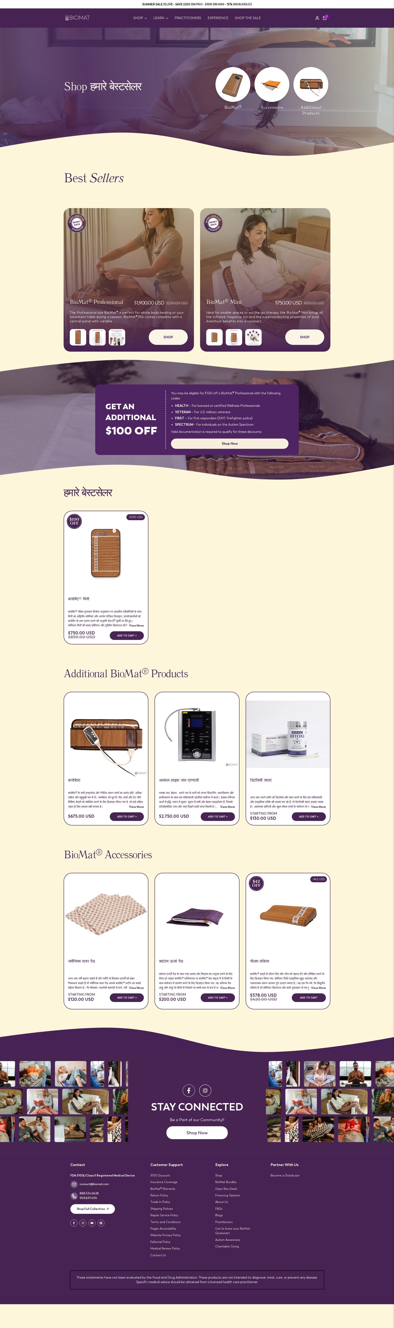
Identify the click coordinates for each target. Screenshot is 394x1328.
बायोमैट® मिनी (78, 599)
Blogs (219, 1215)
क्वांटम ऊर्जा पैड (171, 962)
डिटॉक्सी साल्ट (261, 781)
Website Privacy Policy (165, 1235)
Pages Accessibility (163, 1228)
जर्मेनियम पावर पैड (81, 962)
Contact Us (158, 1255)
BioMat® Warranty (162, 1189)
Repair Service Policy (164, 1215)
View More (136, 625)
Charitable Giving (227, 1246)
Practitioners (224, 1222)
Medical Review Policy (165, 1248)
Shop (218, 1175)
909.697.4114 (88, 1198)
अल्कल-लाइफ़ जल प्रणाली (179, 781)
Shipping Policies (161, 1209)
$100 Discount (160, 1175)
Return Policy (159, 1195)
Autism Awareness (227, 1240)
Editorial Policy (160, 1242)
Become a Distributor (285, 1175)
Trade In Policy (160, 1202)
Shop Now (230, 443)
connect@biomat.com (94, 1184)
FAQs (218, 1209)
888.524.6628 (89, 1193)
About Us (221, 1202)
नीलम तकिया (259, 962)
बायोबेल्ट (74, 781)
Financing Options (227, 1195)
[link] (197, 92)
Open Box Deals (226, 1189)
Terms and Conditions (165, 1222)
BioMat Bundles (226, 1182)
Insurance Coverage (164, 1182)
